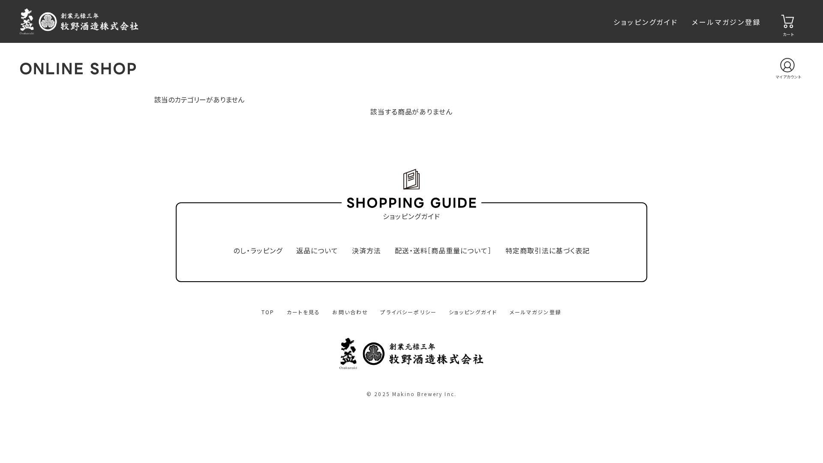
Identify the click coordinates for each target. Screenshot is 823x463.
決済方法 (366, 250)
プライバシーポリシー (408, 312)
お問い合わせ (350, 312)
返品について (317, 250)
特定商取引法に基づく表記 (547, 250)
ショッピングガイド (645, 22)
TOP (267, 312)
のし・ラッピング (257, 250)
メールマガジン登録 (726, 22)
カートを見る (304, 312)
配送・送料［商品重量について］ (443, 250)
